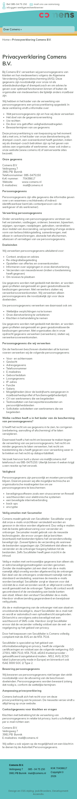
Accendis (38, 793)
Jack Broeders (43, 790)
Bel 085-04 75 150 (17, 4)
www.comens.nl (30, 150)
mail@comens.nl (33, 185)
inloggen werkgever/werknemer (25, 7)
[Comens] (56, 21)
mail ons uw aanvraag (46, 4)
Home (6, 39)
